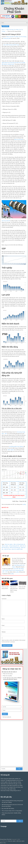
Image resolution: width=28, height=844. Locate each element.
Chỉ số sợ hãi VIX (6, 220)
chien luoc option (9, 544)
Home (3, 29)
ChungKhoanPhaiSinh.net (12, 780)
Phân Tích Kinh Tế (10, 29)
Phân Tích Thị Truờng (21, 36)
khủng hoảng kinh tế (14, 545)
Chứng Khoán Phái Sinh (14, 10)
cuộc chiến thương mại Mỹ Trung (11, 44)
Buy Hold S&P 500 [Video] (8, 808)
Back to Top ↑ (3, 842)
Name (3, 618)
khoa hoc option (12, 841)
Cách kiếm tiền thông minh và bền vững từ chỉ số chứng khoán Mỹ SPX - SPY (13, 570)
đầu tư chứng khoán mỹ (19, 544)
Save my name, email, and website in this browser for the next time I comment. (13, 641)
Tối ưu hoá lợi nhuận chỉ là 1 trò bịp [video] (12, 810)
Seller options (11, 449)
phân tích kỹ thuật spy (15, 547)
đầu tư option (5, 545)
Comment (4, 598)
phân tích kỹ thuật (18, 139)
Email (3, 625)
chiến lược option (20, 841)
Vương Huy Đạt (7, 38)
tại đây (24, 504)
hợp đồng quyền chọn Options (16, 446)
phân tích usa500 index (17, 549)
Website (4, 631)
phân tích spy (7, 549)
